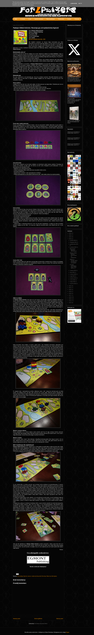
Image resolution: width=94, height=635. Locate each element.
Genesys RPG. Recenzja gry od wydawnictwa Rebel (73, 122)
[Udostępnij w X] (16, 574)
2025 (70, 235)
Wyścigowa (54, 576)
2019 (70, 291)
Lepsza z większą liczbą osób (34, 576)
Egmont (25, 576)
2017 (70, 295)
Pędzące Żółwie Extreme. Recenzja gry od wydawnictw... (73, 255)
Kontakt (69, 19)
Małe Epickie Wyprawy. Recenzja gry (73, 250)
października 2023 (74, 244)
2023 (70, 238)
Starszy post (59, 618)
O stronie (22, 19)
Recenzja (44, 576)
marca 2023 (73, 279)
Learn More (73, 3)
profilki (81, 21)
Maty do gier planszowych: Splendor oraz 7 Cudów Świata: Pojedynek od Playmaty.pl (74, 101)
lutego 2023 (73, 281)
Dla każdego (20, 576)
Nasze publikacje (51, 19)
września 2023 (73, 247)
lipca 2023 (72, 272)
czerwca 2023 (73, 274)
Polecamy (77, 19)
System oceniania (39, 19)
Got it (80, 3)
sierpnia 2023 (73, 270)
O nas (29, 19)
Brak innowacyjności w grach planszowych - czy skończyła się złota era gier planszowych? (74, 79)
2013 (70, 302)
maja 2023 (72, 276)
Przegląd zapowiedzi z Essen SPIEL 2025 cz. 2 (73, 144)
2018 (70, 293)
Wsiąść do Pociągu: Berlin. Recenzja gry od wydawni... (74, 261)
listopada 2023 (73, 242)
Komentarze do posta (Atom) (40, 623)
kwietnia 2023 (73, 278)
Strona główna (38, 618)
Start (16, 19)
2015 (70, 298)
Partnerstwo (61, 19)
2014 (70, 300)
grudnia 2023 (73, 240)
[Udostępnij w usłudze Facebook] (18, 574)
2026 (70, 233)
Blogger (67, 632)
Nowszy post (16, 618)
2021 (70, 287)
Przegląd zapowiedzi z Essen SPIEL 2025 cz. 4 (73, 132)
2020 (70, 289)
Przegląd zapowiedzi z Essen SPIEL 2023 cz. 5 (73, 266)
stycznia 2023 (73, 283)
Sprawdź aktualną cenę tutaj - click (37, 39)
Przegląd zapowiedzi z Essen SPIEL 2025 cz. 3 (73, 138)
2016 (70, 297)
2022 (70, 285)
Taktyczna (48, 576)
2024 (70, 236)
